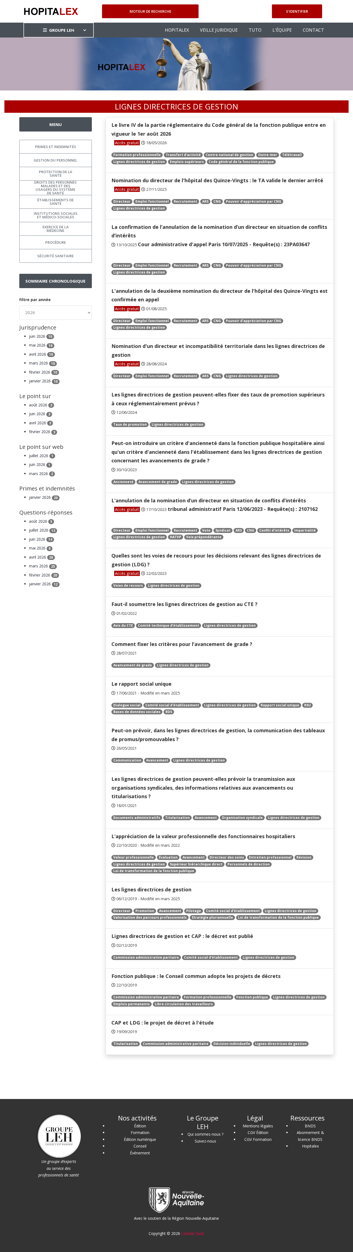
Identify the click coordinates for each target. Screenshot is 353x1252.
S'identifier (297, 11)
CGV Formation (258, 1139)
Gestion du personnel (55, 160)
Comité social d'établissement (172, 705)
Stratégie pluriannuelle (212, 917)
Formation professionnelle (137, 154)
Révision (303, 857)
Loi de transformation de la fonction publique (153, 870)
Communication (127, 760)
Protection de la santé (55, 173)
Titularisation (177, 817)
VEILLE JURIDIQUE (219, 30)
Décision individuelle (231, 1043)
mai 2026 (40, 345)
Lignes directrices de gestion (139, 161)
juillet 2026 (41, 455)
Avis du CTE (123, 625)
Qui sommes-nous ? (205, 1134)
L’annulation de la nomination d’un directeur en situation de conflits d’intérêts (208, 500)
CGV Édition (258, 1132)
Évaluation (168, 857)
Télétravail (292, 154)
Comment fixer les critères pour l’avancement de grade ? (181, 644)
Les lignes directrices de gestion (151, 889)
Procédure (55, 242)
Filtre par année (35, 299)
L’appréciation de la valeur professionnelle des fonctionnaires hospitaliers (203, 836)
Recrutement (185, 201)
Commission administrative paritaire (146, 957)
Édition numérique (140, 1139)
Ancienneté (123, 481)
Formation (140, 1132)
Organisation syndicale (242, 817)
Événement (140, 1153)
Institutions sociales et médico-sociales (55, 215)
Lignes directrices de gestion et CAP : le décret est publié (182, 936)
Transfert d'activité (183, 154)
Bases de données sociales (137, 711)
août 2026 (40, 404)
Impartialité (305, 530)
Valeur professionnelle (133, 857)
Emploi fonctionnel (152, 201)
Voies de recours (128, 585)
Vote (206, 530)
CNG (217, 201)
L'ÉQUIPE (282, 30)
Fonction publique (252, 997)
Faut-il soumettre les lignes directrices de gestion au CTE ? (184, 604)
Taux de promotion (130, 424)
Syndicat (223, 530)
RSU (307, 705)
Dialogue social (126, 705)
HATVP (175, 537)
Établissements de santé (55, 201)
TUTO (255, 30)
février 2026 (43, 372)
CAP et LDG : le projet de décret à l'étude (162, 1022)
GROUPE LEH (61, 30)
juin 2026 (40, 336)
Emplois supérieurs (187, 161)
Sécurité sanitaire (55, 255)
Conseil (139, 1146)
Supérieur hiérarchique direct (196, 864)
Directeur (121, 201)
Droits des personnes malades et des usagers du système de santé (55, 187)
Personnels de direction (249, 864)
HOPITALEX (177, 30)
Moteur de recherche (150, 11)
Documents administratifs (136, 817)
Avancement (157, 760)
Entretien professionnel (270, 857)
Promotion (144, 910)
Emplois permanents (131, 1004)
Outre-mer (267, 154)
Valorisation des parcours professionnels (150, 917)
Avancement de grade (157, 481)
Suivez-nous (205, 1141)
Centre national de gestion (229, 154)
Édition (140, 1125)
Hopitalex (310, 1146)
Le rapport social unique (141, 683)
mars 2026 (42, 363)
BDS (168, 711)
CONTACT (313, 30)
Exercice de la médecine (55, 228)
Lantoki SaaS (192, 1233)
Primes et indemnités (55, 146)
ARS (205, 201)
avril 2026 (41, 354)
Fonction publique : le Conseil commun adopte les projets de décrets (195, 976)
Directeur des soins (227, 857)
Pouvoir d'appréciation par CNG (253, 201)
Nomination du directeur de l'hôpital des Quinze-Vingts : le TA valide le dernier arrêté (217, 180)
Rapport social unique (280, 705)
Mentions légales (258, 1125)
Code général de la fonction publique (241, 161)
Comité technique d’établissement (168, 625)
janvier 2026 (43, 381)
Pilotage (193, 910)
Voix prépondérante (203, 537)
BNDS (310, 1125)
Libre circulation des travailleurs (184, 1004)
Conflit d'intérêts (274, 530)
